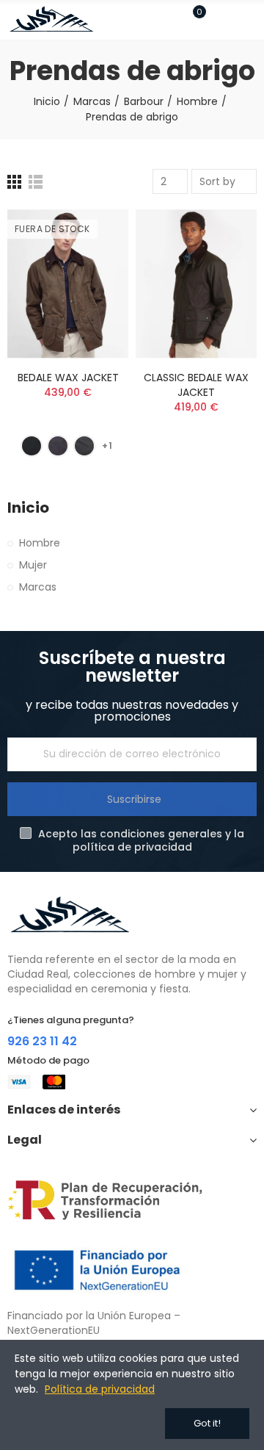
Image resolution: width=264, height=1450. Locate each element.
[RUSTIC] (57, 445)
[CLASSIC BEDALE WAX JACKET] (196, 284)
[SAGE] (84, 445)
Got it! (207, 1423)
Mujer (33, 565)
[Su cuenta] (220, 20)
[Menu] (250, 20)
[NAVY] (31, 445)
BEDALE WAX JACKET (68, 377)
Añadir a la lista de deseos (92, 264)
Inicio (28, 508)
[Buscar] (168, 19)
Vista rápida (92, 293)
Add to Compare (92, 234)
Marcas (37, 587)
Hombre (39, 542)
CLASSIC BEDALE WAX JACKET (196, 385)
